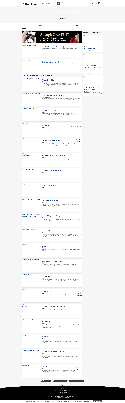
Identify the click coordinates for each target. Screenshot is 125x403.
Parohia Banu (46, 276)
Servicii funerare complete (77, 380)
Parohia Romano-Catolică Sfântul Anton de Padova (58, 155)
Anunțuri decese (83, 3)
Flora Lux (45, 367)
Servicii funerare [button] (67, 3)
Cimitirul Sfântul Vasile (49, 185)
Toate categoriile (46, 26)
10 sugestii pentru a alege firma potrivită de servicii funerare (91, 89)
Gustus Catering (47, 291)
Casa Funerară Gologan (49, 62)
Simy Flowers (46, 336)
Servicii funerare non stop (60, 380)
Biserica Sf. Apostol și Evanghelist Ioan (54, 216)
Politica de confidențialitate (62, 390)
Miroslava (80, 26)
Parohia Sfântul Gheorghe (50, 80)
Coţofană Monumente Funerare (52, 47)
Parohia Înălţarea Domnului (50, 231)
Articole (76, 3)
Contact (62, 394)
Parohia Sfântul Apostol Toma (51, 170)
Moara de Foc (46, 125)
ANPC (62, 388)
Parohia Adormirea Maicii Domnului (53, 351)
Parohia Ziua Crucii (48, 321)
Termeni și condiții (62, 392)
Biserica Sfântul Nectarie (50, 201)
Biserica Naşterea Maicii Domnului (53, 261)
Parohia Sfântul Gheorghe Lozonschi (53, 306)
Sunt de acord (97, 401)
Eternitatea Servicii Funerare (51, 140)
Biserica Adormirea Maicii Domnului (53, 95)
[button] (99, 3)
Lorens (44, 246)
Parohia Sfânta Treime (49, 110)
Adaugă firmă (62, 18)
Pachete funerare (46, 380)
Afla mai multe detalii (88, 401)
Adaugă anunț (93, 3)
